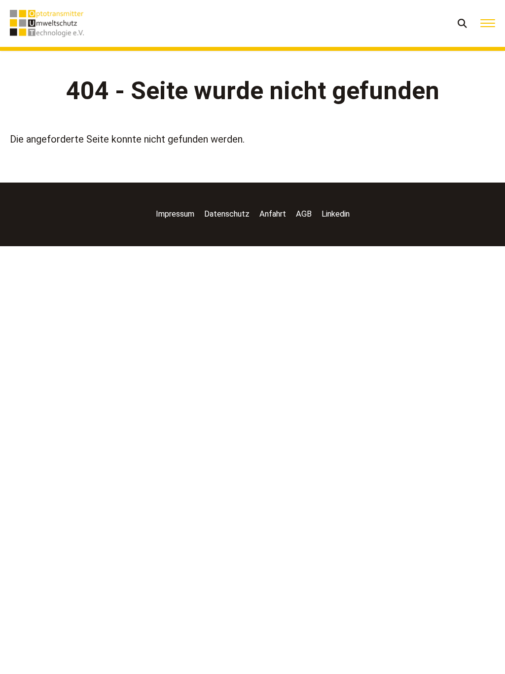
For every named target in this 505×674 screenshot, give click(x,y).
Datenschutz (227, 214)
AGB (304, 214)
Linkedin (336, 214)
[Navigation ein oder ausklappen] (487, 23)
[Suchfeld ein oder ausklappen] (462, 23)
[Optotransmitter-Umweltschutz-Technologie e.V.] (47, 23)
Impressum (175, 214)
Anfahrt (272, 214)
